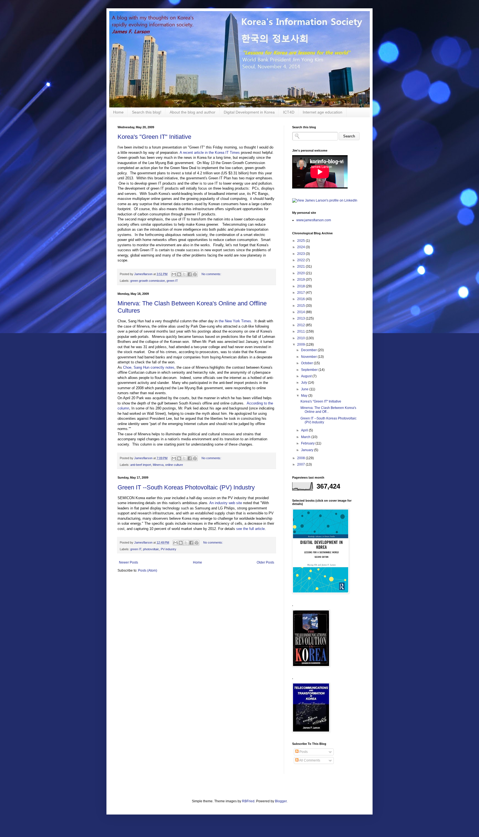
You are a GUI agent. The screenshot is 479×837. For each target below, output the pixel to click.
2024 (301, 247)
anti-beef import (140, 464)
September (310, 370)
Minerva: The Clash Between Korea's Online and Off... (328, 410)
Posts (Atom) (147, 570)
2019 (301, 279)
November (309, 357)
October (307, 363)
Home (118, 112)
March (306, 437)
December (309, 350)
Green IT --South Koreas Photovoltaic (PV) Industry (186, 487)
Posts (303, 752)
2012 (301, 325)
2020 (301, 273)
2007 (301, 464)
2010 (301, 338)
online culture (174, 464)
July (304, 382)
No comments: (211, 274)
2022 (301, 260)
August (306, 376)
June (305, 389)
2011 (301, 331)
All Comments (309, 760)
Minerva (158, 464)
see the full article (250, 529)
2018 (301, 286)
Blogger (281, 801)
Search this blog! (146, 112)
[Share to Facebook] (189, 274)
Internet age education (322, 112)
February (308, 443)
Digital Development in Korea (249, 112)
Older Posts (265, 562)
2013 (301, 318)
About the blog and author (192, 112)
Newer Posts (128, 562)
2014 (301, 312)
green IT (172, 280)
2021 (301, 266)
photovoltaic (151, 549)
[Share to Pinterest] (195, 274)
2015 (301, 306)
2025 (301, 241)
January (307, 450)
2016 (301, 299)
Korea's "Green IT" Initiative (154, 136)
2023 (301, 254)
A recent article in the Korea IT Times (210, 152)
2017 (301, 293)
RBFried (248, 801)
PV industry (168, 549)
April (305, 430)
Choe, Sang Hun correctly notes (148, 367)
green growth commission (147, 280)
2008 (301, 458)
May (304, 396)
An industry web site (225, 503)
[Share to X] (184, 274)
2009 (301, 344)
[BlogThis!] (179, 274)
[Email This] (174, 274)
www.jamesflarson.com (313, 220)
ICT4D (288, 112)
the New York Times (234, 321)
